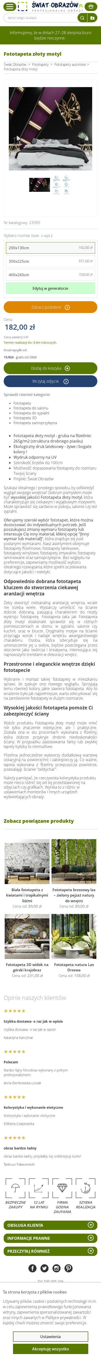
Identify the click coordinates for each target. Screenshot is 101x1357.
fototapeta (22, 403)
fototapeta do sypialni (31, 412)
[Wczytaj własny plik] (92, 17)
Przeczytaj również (28, 1251)
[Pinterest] (68, 1269)
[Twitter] (44, 1269)
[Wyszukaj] (82, 17)
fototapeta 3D (25, 417)
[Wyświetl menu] (9, 6)
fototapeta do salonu (30, 407)
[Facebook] (32, 1269)
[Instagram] (56, 1269)
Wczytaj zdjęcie (46, 381)
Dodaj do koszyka (46, 368)
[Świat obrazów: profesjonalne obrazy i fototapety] (50, 6)
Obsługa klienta (25, 1225)
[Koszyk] (91, 6)
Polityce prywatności (63, 1317)
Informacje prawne (28, 1238)
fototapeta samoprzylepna (35, 422)
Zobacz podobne (46, 307)
